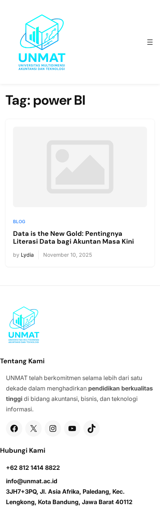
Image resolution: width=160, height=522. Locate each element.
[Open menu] (149, 42)
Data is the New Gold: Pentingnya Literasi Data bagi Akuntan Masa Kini (73, 238)
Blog (19, 221)
